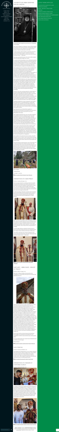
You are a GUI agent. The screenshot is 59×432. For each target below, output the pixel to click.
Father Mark (31, 262)
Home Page (6, 11)
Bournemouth (22, 359)
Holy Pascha (18, 347)
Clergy (27, 175)
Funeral (29, 343)
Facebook (19, 427)
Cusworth (20, 262)
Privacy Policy (18, 430)
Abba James (17, 262)
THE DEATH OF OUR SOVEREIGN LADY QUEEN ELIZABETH (48, 15)
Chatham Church (30, 424)
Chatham (25, 424)
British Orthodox (23, 175)
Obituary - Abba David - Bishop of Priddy (45, 8)
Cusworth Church (25, 262)
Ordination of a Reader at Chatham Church (23, 364)
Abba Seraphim (17, 175)
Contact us (6, 21)
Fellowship (6, 15)
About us (6, 12)
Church (29, 359)
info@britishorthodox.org (29, 427)
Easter (32, 359)
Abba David (17, 343)
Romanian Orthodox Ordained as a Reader (45, 13)
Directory (6, 19)
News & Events (6, 13)
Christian (34, 424)
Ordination (15, 263)
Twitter (16, 427)
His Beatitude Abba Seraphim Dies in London (24, 3)
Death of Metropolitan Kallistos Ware (44, 16)
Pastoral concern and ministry (43, 20)
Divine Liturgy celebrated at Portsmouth (45, 18)
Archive (6, 18)
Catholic (26, 359)
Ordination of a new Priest (23, 179)
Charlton (21, 424)
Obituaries (30, 175)
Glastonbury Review (6, 16)
